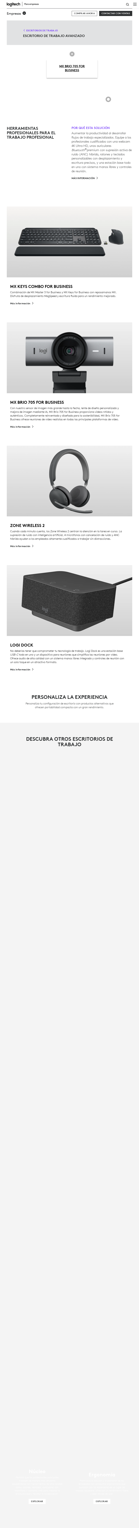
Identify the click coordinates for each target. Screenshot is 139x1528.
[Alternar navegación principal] (135, 4)
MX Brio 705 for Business (72, 68)
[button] (16, 13)
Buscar (127, 4)
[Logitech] (24, 4)
